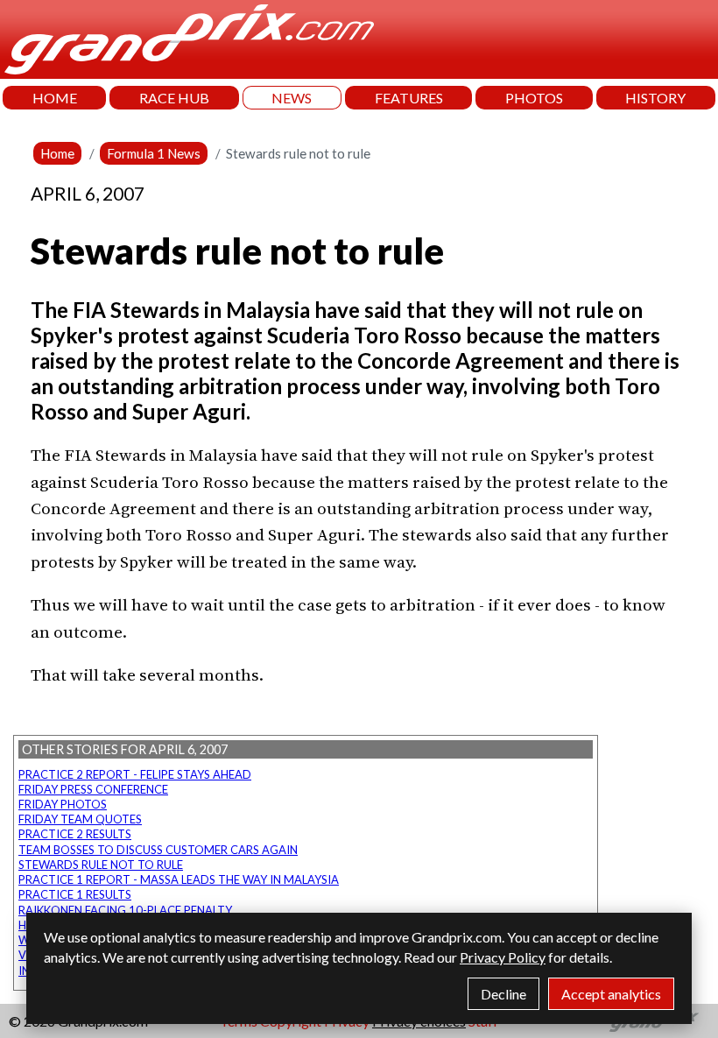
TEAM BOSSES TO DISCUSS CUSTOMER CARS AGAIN (158, 850)
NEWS (291, 97)
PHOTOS (534, 97)
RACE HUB (174, 97)
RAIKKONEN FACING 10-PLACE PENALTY (125, 910)
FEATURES (409, 97)
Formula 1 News (154, 153)
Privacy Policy (503, 957)
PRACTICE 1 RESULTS (74, 894)
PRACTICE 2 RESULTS (74, 834)
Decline (503, 993)
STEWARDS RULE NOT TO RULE (100, 865)
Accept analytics (611, 993)
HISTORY (655, 97)
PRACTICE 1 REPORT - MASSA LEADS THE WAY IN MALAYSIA (178, 879)
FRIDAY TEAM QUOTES (80, 819)
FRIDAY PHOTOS (62, 804)
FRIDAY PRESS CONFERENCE (93, 789)
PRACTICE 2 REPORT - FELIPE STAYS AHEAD (134, 774)
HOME (54, 97)
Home (57, 153)
